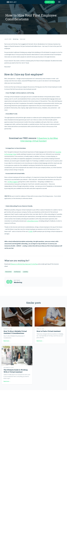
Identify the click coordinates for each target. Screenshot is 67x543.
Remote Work (8, 271)
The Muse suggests (12, 181)
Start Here (50, 2)
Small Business (17, 271)
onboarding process (32, 221)
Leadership (25, 271)
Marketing (15, 39)
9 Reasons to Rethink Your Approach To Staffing (24, 264)
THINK (30, 231)
